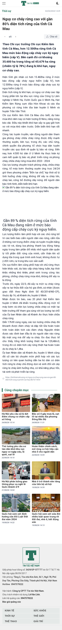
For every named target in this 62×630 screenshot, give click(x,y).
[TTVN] (31, 557)
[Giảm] (4, 36)
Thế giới (39, 616)
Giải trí (38, 621)
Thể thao (11, 621)
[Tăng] (15, 36)
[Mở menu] (4, 3)
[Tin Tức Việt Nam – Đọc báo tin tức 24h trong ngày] (30, 3)
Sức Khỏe (40, 610)
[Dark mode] (57, 3)
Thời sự (10, 616)
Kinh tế (9, 610)
